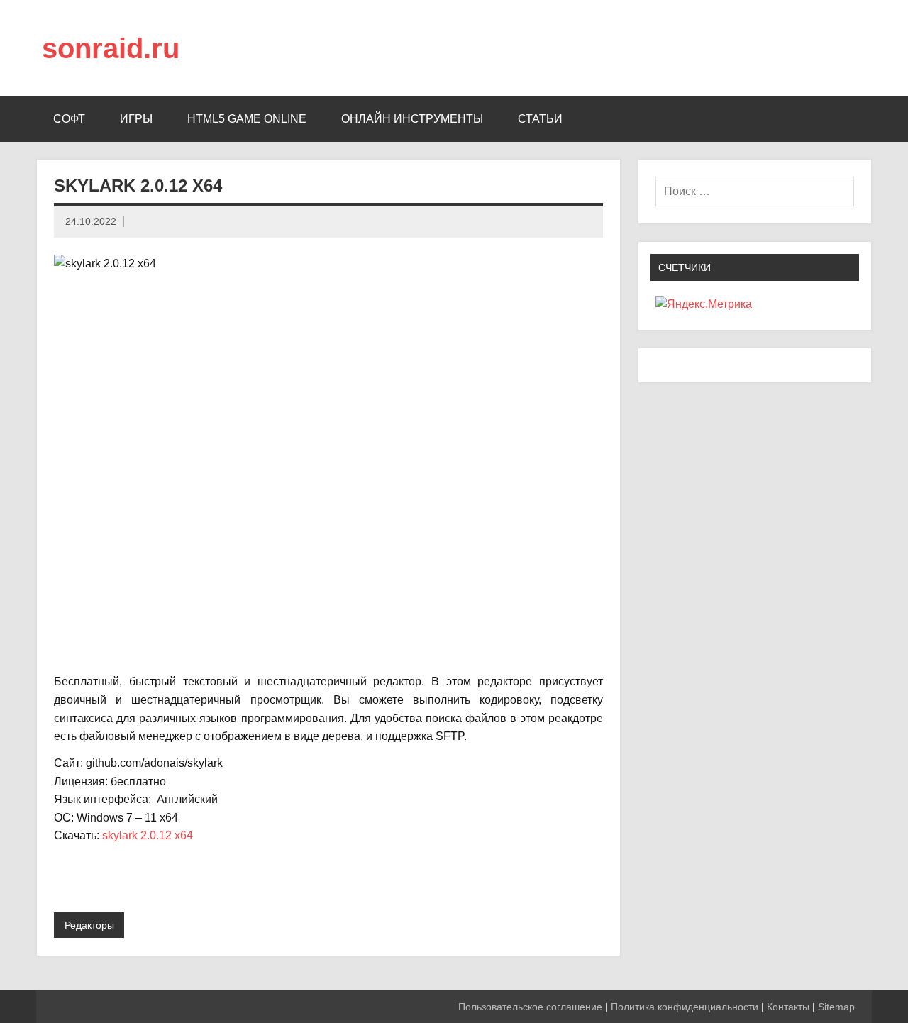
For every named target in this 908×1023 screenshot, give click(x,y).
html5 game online (246, 119)
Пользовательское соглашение (530, 1006)
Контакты (788, 1006)
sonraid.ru (110, 48)
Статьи (540, 119)
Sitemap (836, 1006)
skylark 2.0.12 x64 (147, 835)
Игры (136, 119)
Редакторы (89, 925)
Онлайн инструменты (412, 119)
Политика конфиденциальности (684, 1006)
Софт (69, 119)
